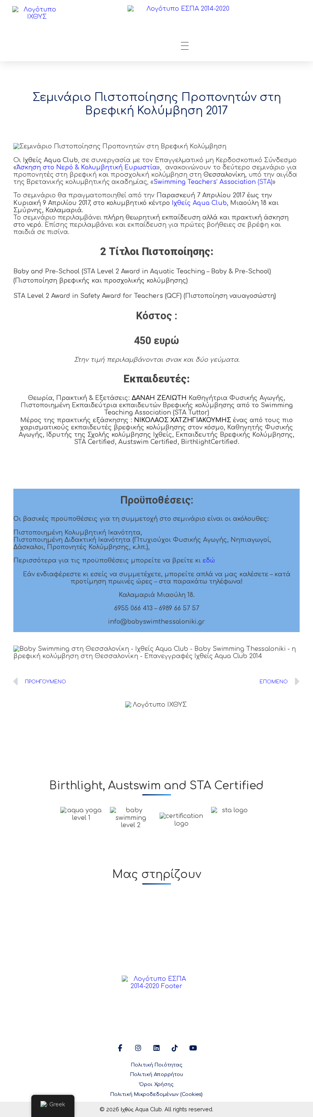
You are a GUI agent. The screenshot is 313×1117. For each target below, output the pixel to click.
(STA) (213, 182)
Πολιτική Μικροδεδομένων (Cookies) (156, 1094)
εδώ (209, 560)
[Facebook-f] (120, 1048)
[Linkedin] (156, 1048)
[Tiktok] (175, 1048)
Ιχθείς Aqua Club (199, 203)
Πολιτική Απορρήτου (156, 1074)
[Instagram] (138, 1048)
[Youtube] (193, 1048)
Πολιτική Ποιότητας (156, 1065)
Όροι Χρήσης (156, 1084)
